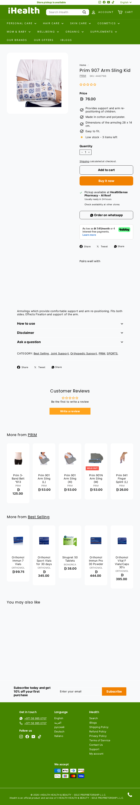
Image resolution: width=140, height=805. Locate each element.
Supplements (102, 31)
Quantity (86, 146)
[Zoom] (37, 83)
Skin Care (79, 23)
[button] (88, 84)
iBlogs (66, 39)
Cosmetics (107, 23)
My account (96, 753)
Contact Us (96, 744)
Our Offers (44, 39)
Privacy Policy (98, 736)
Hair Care (52, 23)
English (58, 718)
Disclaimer (25, 333)
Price (83, 93)
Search (93, 718)
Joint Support (60, 353)
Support (94, 749)
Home (83, 65)
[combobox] (67, 12)
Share (120, 246)
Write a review (70, 411)
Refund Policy (97, 731)
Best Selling (41, 353)
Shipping (84, 161)
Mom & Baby (17, 31)
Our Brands (17, 39)
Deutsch (59, 731)
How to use (26, 324)
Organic (73, 31)
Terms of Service (99, 740)
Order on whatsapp (108, 215)
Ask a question (29, 342)
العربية (57, 722)
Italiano (58, 736)
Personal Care (20, 23)
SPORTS (112, 353)
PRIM (83, 76)
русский (59, 727)
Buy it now (106, 181)
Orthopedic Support (83, 353)
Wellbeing (46, 31)
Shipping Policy (98, 727)
